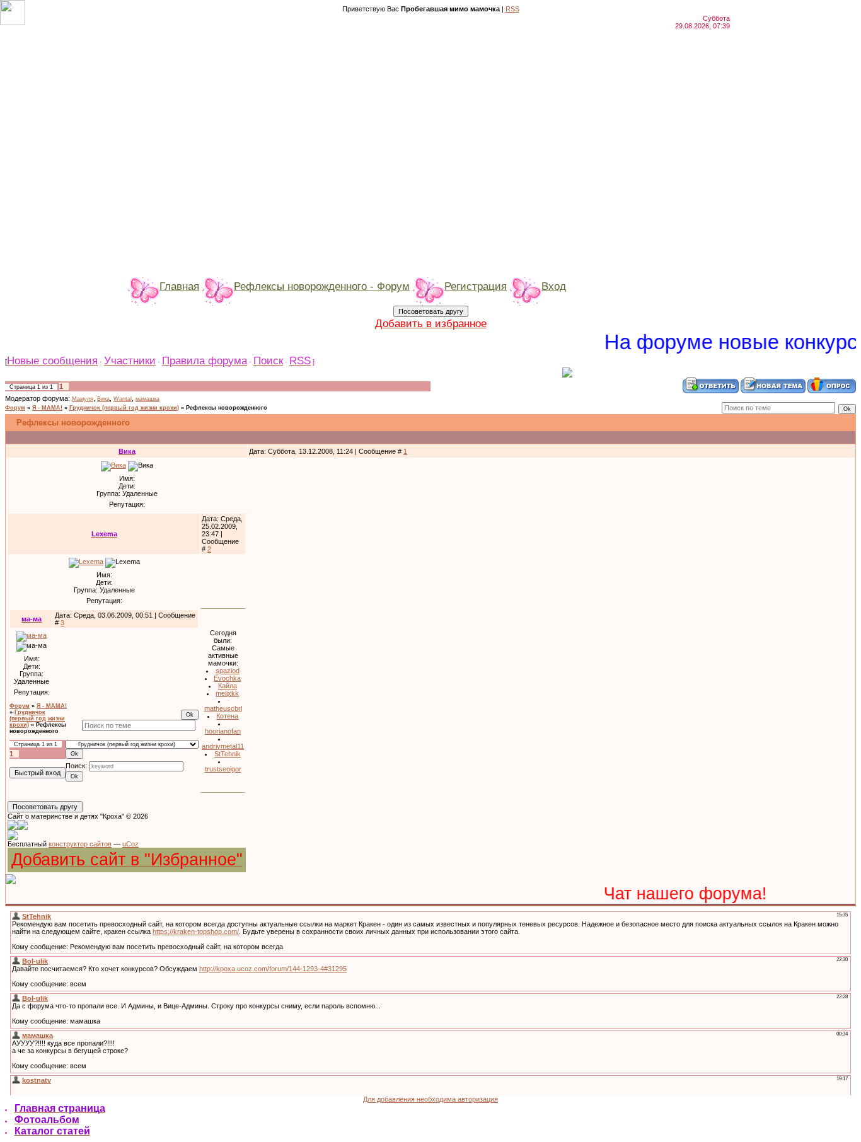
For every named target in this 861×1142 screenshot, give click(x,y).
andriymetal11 (223, 746)
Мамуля (82, 399)
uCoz (130, 844)
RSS (512, 9)
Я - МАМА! (47, 408)
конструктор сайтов (80, 844)
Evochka (227, 678)
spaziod (228, 670)
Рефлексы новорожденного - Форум (322, 286)
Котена (227, 716)
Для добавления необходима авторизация (430, 1099)
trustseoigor (223, 769)
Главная (179, 286)
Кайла (227, 685)
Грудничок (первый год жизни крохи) (124, 408)
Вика (103, 399)
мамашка (147, 399)
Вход (553, 286)
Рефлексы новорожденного (226, 408)
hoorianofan (223, 731)
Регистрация (475, 286)
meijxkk (227, 693)
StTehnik (227, 754)
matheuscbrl (223, 708)
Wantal (122, 399)
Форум (15, 408)
